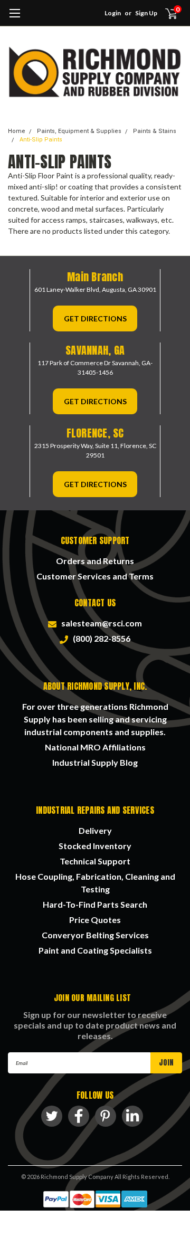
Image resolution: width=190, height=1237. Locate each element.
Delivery (95, 830)
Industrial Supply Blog (95, 762)
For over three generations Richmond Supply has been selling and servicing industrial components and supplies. (95, 719)
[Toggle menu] (14, 18)
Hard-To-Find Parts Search (95, 904)
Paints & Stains (154, 131)
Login (112, 13)
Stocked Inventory (95, 846)
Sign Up (146, 13)
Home (16, 131)
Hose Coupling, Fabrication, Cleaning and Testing (95, 882)
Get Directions (95, 318)
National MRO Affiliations (95, 747)
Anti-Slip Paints (41, 139)
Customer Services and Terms (95, 576)
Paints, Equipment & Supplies (79, 131)
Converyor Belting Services (95, 935)
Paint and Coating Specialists (95, 950)
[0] (164, 13)
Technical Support (95, 861)
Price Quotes (95, 920)
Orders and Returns (95, 561)
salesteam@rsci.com (100, 623)
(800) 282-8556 (100, 638)
